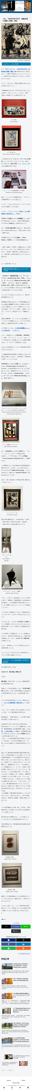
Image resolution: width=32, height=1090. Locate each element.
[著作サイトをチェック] (8, 940)
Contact (9, 1080)
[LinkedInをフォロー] (23, 944)
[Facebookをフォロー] (8, 944)
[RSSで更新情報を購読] (23, 948)
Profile (23, 1080)
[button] (16, 931)
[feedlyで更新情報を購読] (8, 948)
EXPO (4, 919)
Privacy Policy (16, 1083)
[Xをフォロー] (23, 940)
